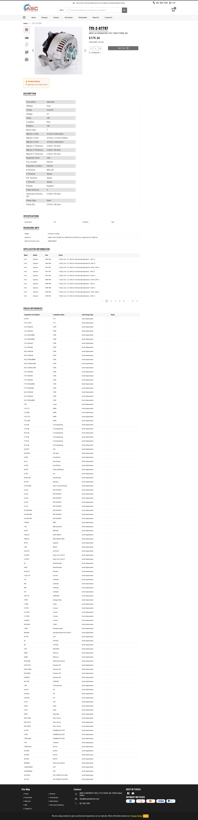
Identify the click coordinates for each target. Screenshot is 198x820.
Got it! (145, 816)
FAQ (26, 805)
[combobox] (95, 10)
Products (44, 18)
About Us (96, 18)
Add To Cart (122, 48)
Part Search (69, 18)
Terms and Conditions (57, 805)
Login (174, 3)
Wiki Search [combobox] (63, 10)
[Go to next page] (137, 301)
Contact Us (108, 18)
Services (56, 18)
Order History (54, 801)
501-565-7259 (162, 3)
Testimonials (82, 18)
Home (34, 18)
